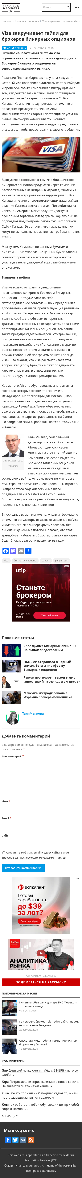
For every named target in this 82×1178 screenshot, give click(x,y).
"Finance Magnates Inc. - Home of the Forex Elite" (46, 1165)
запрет (46, 560)
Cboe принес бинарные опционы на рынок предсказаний (50, 648)
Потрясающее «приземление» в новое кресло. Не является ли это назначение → (40, 1084)
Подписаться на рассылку (41, 982)
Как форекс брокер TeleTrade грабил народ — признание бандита (49, 1023)
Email (6, 818)
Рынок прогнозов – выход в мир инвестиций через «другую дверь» (52, 679)
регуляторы (61, 560)
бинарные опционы (25, 560)
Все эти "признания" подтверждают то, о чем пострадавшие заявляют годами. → (40, 1095)
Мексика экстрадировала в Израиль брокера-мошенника (48, 695)
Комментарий (13, 756)
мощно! (12, 1116)
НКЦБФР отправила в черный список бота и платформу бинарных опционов (47, 666)
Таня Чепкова (33, 713)
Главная (6, 21)
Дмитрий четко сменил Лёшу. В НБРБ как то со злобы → (40, 1072)
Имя (6, 801)
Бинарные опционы (27, 21)
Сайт (5, 835)
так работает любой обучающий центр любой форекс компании (40, 1106)
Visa (6, 560)
